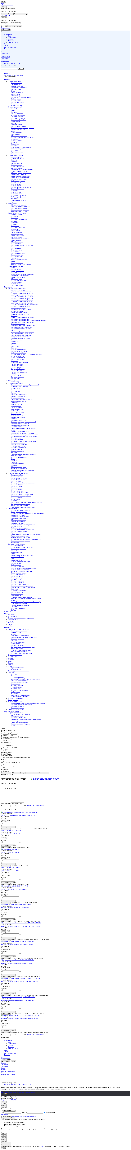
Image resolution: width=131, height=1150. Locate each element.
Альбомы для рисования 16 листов (22, 298)
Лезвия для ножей (16, 426)
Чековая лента (15, 378)
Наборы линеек (16, 565)
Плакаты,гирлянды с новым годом (22, 653)
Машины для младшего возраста (21, 173)
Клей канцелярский (17, 409)
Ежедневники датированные (20, 337)
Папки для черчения (17, 359)
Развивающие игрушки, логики (21, 147)
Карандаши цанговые (18, 515)
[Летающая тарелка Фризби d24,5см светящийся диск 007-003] (20, 1015)
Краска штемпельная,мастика (20, 425)
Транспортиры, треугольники (20, 605)
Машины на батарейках (18, 174)
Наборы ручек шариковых (19, 531)
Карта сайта (4, 1092)
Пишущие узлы (12, 508)
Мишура (14, 640)
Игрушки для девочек (14, 81)
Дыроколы (14, 402)
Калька (13, 343)
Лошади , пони (15, 94)
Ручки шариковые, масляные (20, 536)
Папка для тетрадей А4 (18, 573)
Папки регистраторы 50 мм (19, 492)
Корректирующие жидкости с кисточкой (23, 422)
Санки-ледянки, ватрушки (19, 259)
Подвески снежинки (17, 645)
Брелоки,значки (16, 269)
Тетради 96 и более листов (19, 372)
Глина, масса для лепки (18, 549)
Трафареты (14, 606)
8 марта (13, 676)
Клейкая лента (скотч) (18, 415)
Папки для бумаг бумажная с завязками (23, 483)
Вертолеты (14, 161)
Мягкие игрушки (13, 203)
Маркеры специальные (18, 521)
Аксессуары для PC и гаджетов (20, 714)
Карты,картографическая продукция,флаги (21, 618)
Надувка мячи (15, 251)
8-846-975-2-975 (5, 53)
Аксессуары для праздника (16, 698)
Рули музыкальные (17, 152)
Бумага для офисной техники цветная (22, 322)
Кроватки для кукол (17, 89)
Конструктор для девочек (19, 87)
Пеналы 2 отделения (17, 582)
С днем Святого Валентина (19, 690)
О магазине (12, 1092)
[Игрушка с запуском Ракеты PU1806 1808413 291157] (17, 960)
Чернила (14, 462)
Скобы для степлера (17, 451)
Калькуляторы (12, 380)
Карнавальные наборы (15, 655)
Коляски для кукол (17, 86)
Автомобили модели (17, 158)
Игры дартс (14, 229)
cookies (41, 1146)
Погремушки (15, 145)
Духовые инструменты (18, 115)
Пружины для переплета (18, 447)
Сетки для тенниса (17, 263)
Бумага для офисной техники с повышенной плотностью (28, 320)
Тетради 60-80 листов (18, 370)
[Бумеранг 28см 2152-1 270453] (10, 867)
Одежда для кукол (16, 105)
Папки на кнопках (17, 484)
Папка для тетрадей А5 (18, 574)
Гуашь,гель (14, 550)
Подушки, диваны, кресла (19, 208)
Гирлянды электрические (19, 631)
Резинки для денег (17, 449)
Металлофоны (15, 134)
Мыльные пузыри (16, 279)
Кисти (13, 553)
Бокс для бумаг (15, 391)
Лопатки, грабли (16, 132)
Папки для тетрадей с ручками (20, 578)
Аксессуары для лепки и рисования (22, 547)
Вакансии (11, 39)
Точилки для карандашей (19, 603)
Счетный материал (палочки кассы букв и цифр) (26, 602)
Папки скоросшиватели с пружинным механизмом (26, 502)
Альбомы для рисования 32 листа (21, 306)
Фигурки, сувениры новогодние (21, 650)
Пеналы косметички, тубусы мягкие (22, 586)
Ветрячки (14, 221)
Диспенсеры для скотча (18, 401)
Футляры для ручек (17, 542)
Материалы (7, 611)
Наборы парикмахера (17, 102)
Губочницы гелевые (17, 398)
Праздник (7, 627)
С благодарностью (17, 685)
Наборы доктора (16, 99)
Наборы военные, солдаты (19, 179)
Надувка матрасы (16, 250)
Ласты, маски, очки (17, 232)
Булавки (13, 393)
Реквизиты (11, 41)
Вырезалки (11, 614)
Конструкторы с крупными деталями (22, 128)
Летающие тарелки (17, 234)
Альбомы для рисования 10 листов (22, 295)
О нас (9, 36)
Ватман (13, 330)
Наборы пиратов (16, 185)
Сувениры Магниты (17, 668)
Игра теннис (15, 226)
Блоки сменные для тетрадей (20, 314)
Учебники (11, 626)
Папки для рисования (18, 357)
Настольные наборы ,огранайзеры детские (24, 436)
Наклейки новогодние (18, 642)
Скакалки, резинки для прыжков (21, 264)
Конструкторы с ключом (18, 126)
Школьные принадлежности (16, 544)
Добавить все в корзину (20, 14)
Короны (10, 658)
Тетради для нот (16, 375)
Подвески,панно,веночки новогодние (22, 647)
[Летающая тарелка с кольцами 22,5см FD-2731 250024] (18, 997)
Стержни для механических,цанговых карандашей (26, 539)
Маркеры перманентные (18, 520)
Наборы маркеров (16, 526)
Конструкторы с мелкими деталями (22, 169)
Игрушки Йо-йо (16, 272)
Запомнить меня (50, 1112)
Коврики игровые (16, 124)
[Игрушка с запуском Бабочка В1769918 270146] (16, 904)
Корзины (14, 418)
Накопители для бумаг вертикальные (22, 433)
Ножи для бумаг (16, 438)
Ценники (14, 460)
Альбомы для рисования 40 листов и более (24, 304)
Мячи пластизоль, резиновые (20, 238)
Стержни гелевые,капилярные (20, 537)
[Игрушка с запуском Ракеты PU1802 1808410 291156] (17, 941)
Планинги (14, 361)
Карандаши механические (19, 512)
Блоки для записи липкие (19, 312)
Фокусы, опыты (16, 283)
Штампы (14, 465)
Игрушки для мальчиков (15, 155)
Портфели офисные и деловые (20, 504)
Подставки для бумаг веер (19, 444)
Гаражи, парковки (16, 165)
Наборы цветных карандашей (20, 569)
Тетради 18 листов (17, 365)
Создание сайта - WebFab (8, 1100)
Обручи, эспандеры (17, 255)
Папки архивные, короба (19, 478)
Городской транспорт (17, 166)
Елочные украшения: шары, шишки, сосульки (25, 637)
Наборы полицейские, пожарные (21, 187)
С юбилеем (14, 693)
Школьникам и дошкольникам (20, 695)
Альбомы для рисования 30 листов (22, 303)
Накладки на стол (16, 471)
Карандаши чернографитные (20, 516)
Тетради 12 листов (17, 364)
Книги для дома (13, 619)
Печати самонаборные (18, 443)
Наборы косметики (17, 100)
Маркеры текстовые (17, 523)
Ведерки (14, 112)
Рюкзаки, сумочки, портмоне (20, 210)
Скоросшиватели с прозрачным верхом (23, 507)
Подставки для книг (17, 592)
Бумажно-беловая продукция (16, 288)
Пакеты (13, 725)
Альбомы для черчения (18, 308)
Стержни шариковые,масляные (20, 541)
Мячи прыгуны (16, 240)
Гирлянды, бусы (16, 632)
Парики (10, 663)
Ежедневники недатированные (20, 338)
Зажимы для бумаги (17, 404)
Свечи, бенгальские (17, 648)
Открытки (11, 672)
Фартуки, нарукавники (18, 608)
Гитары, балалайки (17, 113)
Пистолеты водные (17, 192)
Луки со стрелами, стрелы (19, 171)
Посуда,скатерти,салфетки (16, 709)
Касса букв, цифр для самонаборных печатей (25, 385)
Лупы (13, 430)
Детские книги (12, 616)
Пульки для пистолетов (18, 195)
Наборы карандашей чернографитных (23, 525)
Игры (13, 267)
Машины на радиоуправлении (20, 176)
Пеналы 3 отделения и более (20, 584)
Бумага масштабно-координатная (21, 327)
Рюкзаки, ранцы (16, 595)
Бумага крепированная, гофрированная (23, 325)
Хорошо (3, 1148)
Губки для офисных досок (19, 396)
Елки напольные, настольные (20, 635)
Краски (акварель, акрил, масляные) (22, 555)
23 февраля (14, 674)
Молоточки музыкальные (19, 136)
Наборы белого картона (18, 349)
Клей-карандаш (16, 414)
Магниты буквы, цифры (18, 277)
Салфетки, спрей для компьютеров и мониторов (26, 719)
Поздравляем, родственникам (20, 682)
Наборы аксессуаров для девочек (21, 97)
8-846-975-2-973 (5, 57)
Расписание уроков (17, 594)
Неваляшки (14, 139)
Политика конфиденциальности (26, 1092)
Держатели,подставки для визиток (21, 399)
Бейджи (13, 390)
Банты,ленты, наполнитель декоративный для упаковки (28, 703)
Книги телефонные (17, 345)
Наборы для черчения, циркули (20, 561)
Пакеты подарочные (17, 708)
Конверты (14, 348)
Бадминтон (14, 216)
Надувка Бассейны (17, 243)
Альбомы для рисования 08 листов (22, 293)
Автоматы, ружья (16, 157)
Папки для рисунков (17, 576)
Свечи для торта (13, 700)
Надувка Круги (16, 248)
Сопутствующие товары (11, 711)
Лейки (13, 131)
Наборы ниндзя (16, 184)
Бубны (13, 110)
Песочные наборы (16, 140)
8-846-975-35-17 (5, 58)
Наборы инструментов (18, 181)
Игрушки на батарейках (18, 120)
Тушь (13, 459)
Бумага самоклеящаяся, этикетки (21, 328)
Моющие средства (17, 716)
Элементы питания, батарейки (20, 724)
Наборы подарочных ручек (19, 528)
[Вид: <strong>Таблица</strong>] (91, 803)
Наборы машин (16, 182)
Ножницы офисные (17, 439)
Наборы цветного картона (19, 351)
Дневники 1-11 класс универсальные (22, 332)
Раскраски (11, 623)
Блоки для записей (17, 311)
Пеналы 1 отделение (17, 581)
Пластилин (14, 589)
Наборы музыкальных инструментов (22, 137)
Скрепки (14, 452)
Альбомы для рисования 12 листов (22, 296)
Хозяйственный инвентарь (19, 722)
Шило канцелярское (17, 463)
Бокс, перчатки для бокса (19, 219)
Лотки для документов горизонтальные (23, 428)
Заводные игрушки (17, 116)
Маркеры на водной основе (19, 518)
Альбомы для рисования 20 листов (22, 300)
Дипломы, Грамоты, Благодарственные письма (25, 679)
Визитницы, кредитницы (19, 394)
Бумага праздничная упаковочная (21, 704)
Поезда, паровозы (16, 194)
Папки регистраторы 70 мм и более (22, 494)
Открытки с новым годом (19, 651)
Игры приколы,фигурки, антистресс (22, 274)
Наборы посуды (16, 104)
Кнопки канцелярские (18, 417)
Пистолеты (14, 190)
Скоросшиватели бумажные (19, 505)
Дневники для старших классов (21, 335)
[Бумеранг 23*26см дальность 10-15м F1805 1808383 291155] (19, 812)
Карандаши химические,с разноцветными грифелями (27, 513)
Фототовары (15, 721)
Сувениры (11, 666)
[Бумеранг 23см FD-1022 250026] (11, 830)
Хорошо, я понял (6, 1143)
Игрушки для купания (18, 118)
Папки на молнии (16, 488)
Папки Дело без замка (18, 480)
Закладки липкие (16, 407)
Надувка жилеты (16, 247)
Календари (14, 341)
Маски (10, 661)
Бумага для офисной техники (20, 319)
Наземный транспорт (17, 189)
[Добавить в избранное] (1, 825)
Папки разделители (17, 491)
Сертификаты (12, 37)
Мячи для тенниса (16, 237)
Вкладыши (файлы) (17, 475)
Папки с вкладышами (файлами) (21, 496)
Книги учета (15, 346)
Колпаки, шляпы (13, 656)
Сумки (13, 600)
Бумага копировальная (18, 324)
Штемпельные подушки (18, 467)
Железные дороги (16, 168)
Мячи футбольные (17, 242)
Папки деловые (16, 481)
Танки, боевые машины (18, 200)
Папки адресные (16, 476)
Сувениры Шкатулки (17, 669)
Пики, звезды (15, 643)
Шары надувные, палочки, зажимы (18, 671)
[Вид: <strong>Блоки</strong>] (37, 803)
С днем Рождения (16, 687)
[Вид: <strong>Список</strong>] (64, 803)
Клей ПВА (14, 410)
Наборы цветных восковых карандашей (23, 568)
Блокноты (14, 316)
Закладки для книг (17, 552)
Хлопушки (11, 664)
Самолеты (14, 198)
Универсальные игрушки (15, 266)
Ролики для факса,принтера (19, 362)
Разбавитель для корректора (19, 386)
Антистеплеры (15, 388)
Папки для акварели (17, 356)
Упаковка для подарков (15, 701)
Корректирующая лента (18, 420)
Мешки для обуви (16, 560)
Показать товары (6, 772)
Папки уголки (15, 499)
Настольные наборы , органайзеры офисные (24, 435)
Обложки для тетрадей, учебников (21, 571)
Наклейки (11, 621)
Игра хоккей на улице (18, 227)
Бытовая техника (16, 83)
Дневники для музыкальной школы (22, 333)
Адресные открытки (17, 677)
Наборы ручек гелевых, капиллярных (22, 529)
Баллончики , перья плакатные (20, 510)
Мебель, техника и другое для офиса (22, 470)
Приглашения (15, 684)
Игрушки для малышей (15, 107)
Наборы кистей (16, 563)
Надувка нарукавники (18, 253)
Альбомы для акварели (18, 290)
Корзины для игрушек (18, 129)
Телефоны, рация (16, 282)
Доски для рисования (17, 271)
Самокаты (14, 258)
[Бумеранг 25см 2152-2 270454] (10, 849)
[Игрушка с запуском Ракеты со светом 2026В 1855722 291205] (20, 978)
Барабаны (14, 108)
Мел (12, 558)
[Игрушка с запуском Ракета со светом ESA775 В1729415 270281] (21, 923)
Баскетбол (14, 218)
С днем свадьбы (16, 688)
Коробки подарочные (17, 706)
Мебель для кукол (16, 95)
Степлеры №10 (16, 455)
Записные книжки (17, 340)
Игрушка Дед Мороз (17, 639)
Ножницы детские (17, 545)
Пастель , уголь (16, 579)
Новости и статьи (13, 42)
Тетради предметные (17, 377)
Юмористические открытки (19, 696)
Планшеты (14, 500)
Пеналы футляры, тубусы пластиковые (23, 587)
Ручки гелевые (15, 533)
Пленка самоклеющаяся (18, 590)
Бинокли (14, 160)
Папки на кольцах (16, 486)
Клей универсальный (17, 412)
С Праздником (15, 692)
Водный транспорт (17, 163)
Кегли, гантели (15, 230)
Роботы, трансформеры (18, 197)
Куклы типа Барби (17, 92)
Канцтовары (8, 287)
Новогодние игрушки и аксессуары (18, 629)
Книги (6, 613)
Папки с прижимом (17, 497)
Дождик (13, 634)
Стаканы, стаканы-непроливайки (21, 597)
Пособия (10, 624)
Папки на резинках (17, 489)
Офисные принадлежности (16, 383)
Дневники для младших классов (21, 292)
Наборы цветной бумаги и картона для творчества (26, 354)
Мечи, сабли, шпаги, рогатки (20, 177)
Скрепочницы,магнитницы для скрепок (23, 454)
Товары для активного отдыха (17, 213)
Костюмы (11, 659)
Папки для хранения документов (18, 473)
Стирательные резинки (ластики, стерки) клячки (26, 598)
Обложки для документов (19, 468)
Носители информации (18, 717)
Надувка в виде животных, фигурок (22, 245)
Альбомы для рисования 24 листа (21, 301)
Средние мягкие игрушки (19, 211)
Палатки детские (16, 256)
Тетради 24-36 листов (18, 367)
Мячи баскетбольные (17, 235)
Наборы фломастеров (17, 566)
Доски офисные (16, 406)
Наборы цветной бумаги (18, 353)
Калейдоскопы (15, 121)
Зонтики (14, 224)
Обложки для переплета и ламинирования (24, 441)
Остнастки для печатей (18, 446)
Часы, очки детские (17, 285)
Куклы (13, 91)
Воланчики (14, 222)
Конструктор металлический (20, 275)
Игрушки (7, 79)
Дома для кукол (16, 84)
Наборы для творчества (18, 280)
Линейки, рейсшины (17, 557)
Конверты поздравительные (19, 680)
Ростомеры (14, 150)
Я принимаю (19, 1116)
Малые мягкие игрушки (18, 205)
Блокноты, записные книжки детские (22, 317)
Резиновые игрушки (17, 149)
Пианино (14, 142)
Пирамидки (15, 144)
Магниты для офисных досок (20, 431)
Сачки (13, 261)
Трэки (13, 202)
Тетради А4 (14, 373)
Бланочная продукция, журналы (21, 309)
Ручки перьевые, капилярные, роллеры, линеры (26, 534)
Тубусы (13, 610)
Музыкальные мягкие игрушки (20, 206)
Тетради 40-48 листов (18, 369)
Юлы (13, 153)
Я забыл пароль (5, 1114)
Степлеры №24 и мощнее (19, 457)
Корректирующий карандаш (20, 423)
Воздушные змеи (16, 214)
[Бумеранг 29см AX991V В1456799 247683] (14, 886)
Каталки (13, 123)
